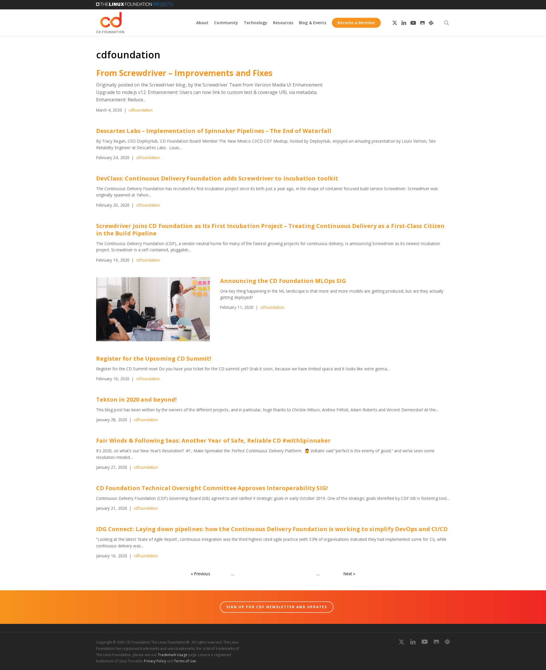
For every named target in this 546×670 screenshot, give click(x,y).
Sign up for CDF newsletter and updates (276, 607)
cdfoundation (141, 110)
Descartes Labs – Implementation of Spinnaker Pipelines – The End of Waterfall (214, 131)
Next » (349, 573)
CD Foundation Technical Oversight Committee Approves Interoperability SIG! (212, 488)
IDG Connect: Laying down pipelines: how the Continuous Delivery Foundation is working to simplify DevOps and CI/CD (272, 529)
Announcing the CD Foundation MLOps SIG (283, 281)
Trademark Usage (172, 654)
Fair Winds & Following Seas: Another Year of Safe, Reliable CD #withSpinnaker (213, 440)
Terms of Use (185, 661)
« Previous (200, 573)
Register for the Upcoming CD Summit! (153, 358)
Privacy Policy (155, 661)
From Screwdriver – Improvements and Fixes (184, 72)
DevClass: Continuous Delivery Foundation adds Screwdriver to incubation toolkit (217, 178)
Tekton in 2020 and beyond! (136, 399)
